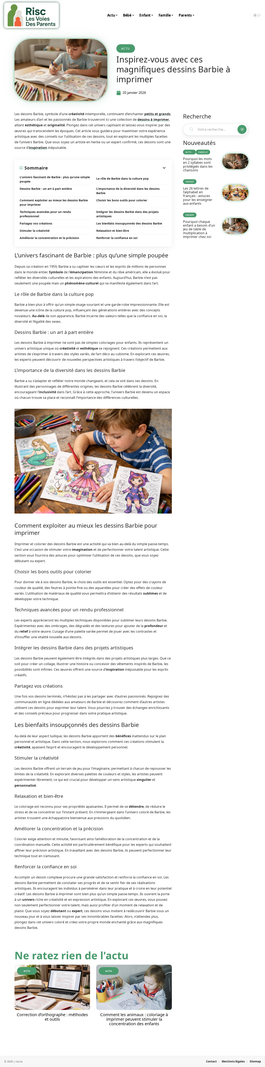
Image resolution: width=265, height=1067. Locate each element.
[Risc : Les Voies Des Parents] (31, 15)
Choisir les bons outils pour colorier (121, 200)
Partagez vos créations (36, 223)
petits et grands (157, 114)
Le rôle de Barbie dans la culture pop (122, 178)
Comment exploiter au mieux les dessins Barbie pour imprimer (54, 202)
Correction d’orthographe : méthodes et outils (52, 1017)
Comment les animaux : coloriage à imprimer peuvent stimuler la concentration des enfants (134, 1019)
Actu (125, 48)
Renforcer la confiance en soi (116, 238)
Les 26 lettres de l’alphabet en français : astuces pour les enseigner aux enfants (197, 196)
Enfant (190, 181)
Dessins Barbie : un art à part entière (46, 189)
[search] (246, 15)
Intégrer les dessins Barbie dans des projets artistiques (127, 214)
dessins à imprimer (153, 119)
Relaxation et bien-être (112, 231)
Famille (203, 152)
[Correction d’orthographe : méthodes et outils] (52, 987)
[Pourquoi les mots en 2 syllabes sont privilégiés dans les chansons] (235, 161)
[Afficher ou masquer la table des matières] (107, 167)
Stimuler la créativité (34, 231)
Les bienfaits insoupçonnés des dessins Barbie (129, 223)
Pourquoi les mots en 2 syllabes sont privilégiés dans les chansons (198, 164)
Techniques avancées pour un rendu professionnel (45, 214)
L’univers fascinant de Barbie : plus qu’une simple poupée (55, 179)
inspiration (38, 147)
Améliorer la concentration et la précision (49, 238)
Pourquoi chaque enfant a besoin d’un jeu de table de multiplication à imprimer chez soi (199, 229)
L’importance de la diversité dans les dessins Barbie (128, 191)
